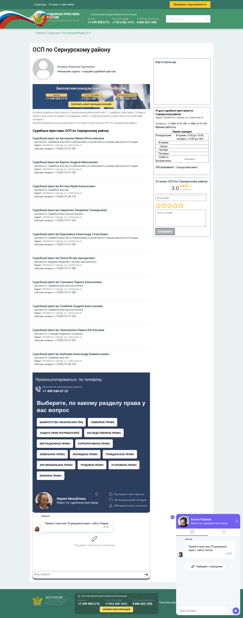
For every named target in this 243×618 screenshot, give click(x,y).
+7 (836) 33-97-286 (177, 123)
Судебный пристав (68, 138)
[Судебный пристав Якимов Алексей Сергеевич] (43, 77)
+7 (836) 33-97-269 (197, 123)
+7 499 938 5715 (98, 22)
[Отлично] (175, 206)
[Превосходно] (181, 206)
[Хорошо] (169, 206)
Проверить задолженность (190, 4)
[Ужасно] (158, 206)
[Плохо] (164, 206)
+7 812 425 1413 (123, 22)
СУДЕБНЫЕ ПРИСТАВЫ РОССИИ (63, 17)
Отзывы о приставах (61, 4)
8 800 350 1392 (147, 22)
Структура (40, 4)
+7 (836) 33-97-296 (65, 148)
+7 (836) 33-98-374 (65, 196)
